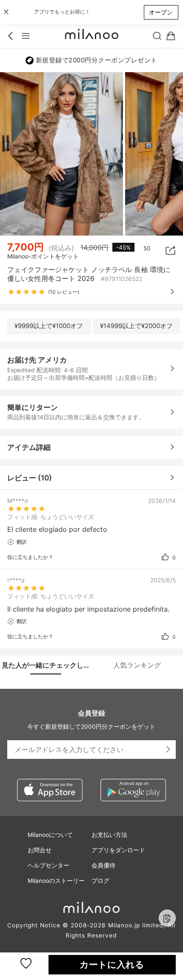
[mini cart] (171, 36)
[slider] (26, 292)
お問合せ (39, 850)
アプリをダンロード (118, 850)
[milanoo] (91, 36)
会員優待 (103, 865)
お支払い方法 (109, 834)
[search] (157, 36)
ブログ (100, 880)
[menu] (26, 36)
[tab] (46, 665)
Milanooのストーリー (56, 880)
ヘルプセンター (48, 865)
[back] (12, 36)
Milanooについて (50, 834)
